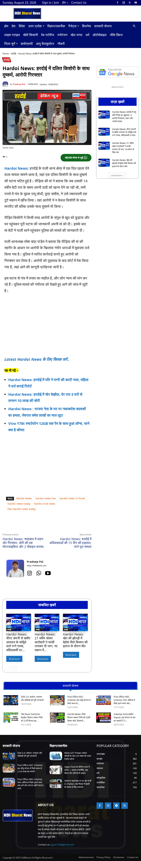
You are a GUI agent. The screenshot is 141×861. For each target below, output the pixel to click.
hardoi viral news (44, 503)
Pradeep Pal (19, 84)
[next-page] (14, 668)
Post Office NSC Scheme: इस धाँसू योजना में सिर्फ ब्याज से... (79, 700)
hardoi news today (19, 503)
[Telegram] (53, 524)
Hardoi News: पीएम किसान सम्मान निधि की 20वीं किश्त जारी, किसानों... (78, 717)
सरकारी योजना (103, 26)
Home (6, 53)
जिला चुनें (9, 43)
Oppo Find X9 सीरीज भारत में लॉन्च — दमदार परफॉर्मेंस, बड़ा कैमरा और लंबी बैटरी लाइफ (77, 770)
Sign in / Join (50, 3)
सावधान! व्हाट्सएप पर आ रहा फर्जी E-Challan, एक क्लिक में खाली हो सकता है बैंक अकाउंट (77, 784)
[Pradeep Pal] (6, 84)
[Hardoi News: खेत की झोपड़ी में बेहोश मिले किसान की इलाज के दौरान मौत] (75, 622)
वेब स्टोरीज (47, 35)
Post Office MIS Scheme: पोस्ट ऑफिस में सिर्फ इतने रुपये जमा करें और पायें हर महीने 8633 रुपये (30, 784)
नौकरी (61, 43)
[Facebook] (117, 2)
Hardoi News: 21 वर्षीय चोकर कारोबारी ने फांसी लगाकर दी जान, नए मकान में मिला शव (123, 147)
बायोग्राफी (27, 43)
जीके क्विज (116, 35)
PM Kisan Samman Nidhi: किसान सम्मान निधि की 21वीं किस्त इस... (32, 717)
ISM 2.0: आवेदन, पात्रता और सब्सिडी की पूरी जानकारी (32, 698)
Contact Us (78, 3)
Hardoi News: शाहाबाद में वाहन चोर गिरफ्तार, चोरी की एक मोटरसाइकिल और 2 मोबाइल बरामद (23, 543)
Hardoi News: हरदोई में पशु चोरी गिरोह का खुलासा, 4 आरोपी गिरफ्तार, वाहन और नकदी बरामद (124, 116)
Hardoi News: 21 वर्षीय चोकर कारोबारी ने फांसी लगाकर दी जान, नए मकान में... (46, 642)
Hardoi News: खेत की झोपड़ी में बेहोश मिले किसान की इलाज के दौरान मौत (75, 640)
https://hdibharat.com (36, 565)
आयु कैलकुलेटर (45, 43)
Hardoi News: (16, 168)
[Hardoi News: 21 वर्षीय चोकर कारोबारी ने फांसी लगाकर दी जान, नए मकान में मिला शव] (47, 622)
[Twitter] (129, 2)
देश (13, 26)
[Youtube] (135, 2)
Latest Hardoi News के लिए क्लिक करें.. (37, 359)
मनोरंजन (62, 35)
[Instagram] (123, 2)
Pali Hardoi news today (22, 509)
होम (64, 3)
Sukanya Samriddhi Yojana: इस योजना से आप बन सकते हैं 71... (124, 717)
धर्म (87, 35)
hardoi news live (46, 498)
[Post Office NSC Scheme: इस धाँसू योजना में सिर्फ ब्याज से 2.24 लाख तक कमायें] (57, 700)
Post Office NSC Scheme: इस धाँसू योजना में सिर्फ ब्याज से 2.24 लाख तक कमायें (30, 768)
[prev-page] (8, 668)
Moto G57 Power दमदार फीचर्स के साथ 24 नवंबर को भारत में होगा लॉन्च (77, 756)
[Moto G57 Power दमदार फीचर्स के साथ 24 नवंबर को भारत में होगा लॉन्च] (56, 756)
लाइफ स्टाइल (12, 35)
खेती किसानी (30, 35)
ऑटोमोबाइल (99, 35)
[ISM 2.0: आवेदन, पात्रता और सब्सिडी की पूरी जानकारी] (10, 700)
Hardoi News (24, 498)
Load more (116, 175)
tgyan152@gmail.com (62, 844)
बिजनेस (86, 26)
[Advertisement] (47, 324)
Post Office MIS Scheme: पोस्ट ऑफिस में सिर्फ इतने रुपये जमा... (124, 700)
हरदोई (13, 53)
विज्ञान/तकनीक (56, 26)
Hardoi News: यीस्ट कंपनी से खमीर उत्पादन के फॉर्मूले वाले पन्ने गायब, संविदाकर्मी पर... (18, 642)
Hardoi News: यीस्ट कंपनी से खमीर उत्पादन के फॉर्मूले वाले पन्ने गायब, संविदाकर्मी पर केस (124, 132)
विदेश (22, 26)
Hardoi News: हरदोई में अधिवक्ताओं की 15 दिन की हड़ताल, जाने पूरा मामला (70, 543)
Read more (14, 658)
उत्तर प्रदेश (35, 26)
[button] (134, 26)
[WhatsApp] (36, 524)
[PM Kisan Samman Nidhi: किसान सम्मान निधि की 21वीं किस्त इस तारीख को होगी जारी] (10, 718)
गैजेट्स (72, 26)
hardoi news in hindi (72, 498)
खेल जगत (76, 35)
